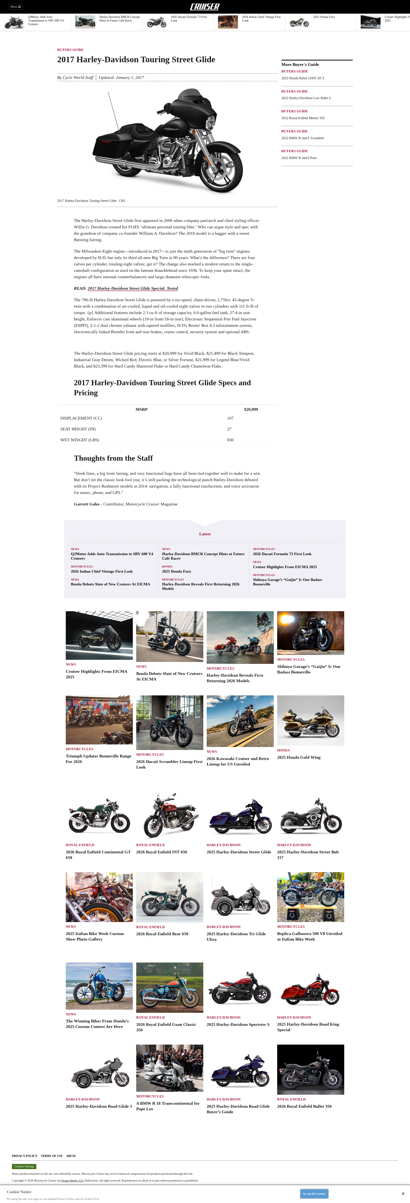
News (75, 549)
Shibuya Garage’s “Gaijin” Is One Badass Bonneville (287, 582)
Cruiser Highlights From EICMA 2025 (285, 567)
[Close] (403, 1193)
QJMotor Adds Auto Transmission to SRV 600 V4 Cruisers (112, 556)
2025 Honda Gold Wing (299, 757)
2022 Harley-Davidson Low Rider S (306, 98)
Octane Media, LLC (72, 1180)
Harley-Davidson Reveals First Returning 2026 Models (200, 586)
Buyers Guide (70, 50)
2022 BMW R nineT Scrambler (302, 138)
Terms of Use (52, 1156)
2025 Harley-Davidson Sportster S (238, 1024)
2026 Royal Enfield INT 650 (161, 852)
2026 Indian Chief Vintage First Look (102, 571)
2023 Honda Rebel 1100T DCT (303, 78)
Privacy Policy (24, 1156)
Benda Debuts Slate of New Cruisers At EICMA (110, 584)
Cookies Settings (24, 1166)
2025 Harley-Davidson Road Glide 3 (99, 1106)
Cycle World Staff (78, 77)
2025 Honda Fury (176, 571)
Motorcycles (82, 566)
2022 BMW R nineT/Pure (299, 158)
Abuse (71, 1156)
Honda (167, 566)
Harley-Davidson (224, 845)
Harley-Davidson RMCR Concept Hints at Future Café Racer (203, 556)
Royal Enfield (80, 845)
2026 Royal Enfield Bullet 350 (304, 1106)
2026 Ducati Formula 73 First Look (282, 554)
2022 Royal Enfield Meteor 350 (302, 118)
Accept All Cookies (314, 1193)
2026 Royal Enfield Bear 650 (162, 933)
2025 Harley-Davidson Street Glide (239, 852)
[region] (205, 1194)
